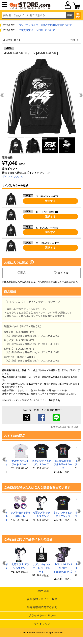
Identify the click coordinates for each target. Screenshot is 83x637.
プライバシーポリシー (42, 615)
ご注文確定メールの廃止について (37, 30)
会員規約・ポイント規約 (42, 599)
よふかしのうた (12, 40)
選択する (50, 200)
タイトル (63, 272)
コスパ (74, 40)
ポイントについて (12, 176)
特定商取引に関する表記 (42, 607)
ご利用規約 (42, 591)
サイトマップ (42, 623)
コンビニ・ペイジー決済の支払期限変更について (45, 25)
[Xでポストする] (26, 420)
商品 (23, 272)
